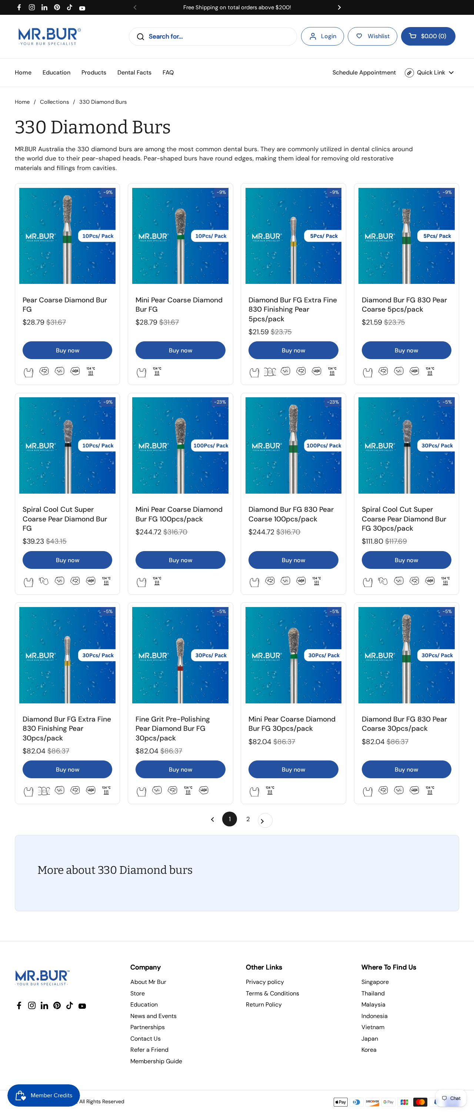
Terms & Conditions (272, 993)
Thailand (373, 993)
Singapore (375, 982)
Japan (369, 1038)
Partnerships (147, 1027)
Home (22, 102)
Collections (54, 102)
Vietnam (372, 1027)
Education (144, 1004)
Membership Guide (156, 1061)
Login (328, 36)
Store (137, 993)
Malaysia (373, 1004)
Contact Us (145, 1038)
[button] (428, 36)
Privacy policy (265, 982)
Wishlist (379, 36)
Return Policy (264, 1004)
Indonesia (374, 1016)
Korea (369, 1050)
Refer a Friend (149, 1050)
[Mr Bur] (49, 36)
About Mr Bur (148, 982)
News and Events (153, 1016)
